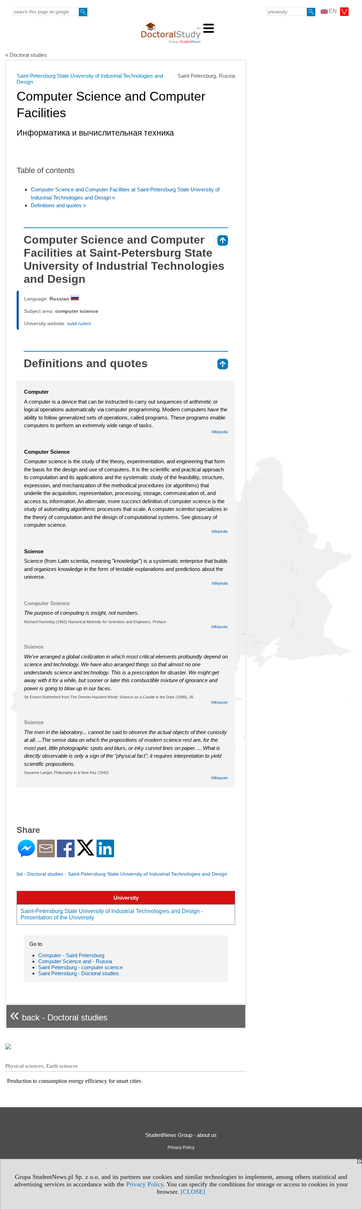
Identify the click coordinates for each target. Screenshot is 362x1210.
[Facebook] (66, 854)
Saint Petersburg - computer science (80, 967)
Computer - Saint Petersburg (71, 955)
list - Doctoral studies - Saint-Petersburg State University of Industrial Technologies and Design (122, 874)
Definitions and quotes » (58, 205)
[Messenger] (26, 854)
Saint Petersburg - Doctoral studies (78, 973)
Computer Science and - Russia (75, 961)
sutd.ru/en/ (79, 323)
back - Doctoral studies (58, 1014)
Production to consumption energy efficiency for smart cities (74, 1081)
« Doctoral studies (26, 55)
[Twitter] (85, 852)
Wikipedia (219, 432)
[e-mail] (46, 854)
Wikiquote (219, 627)
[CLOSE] (193, 1191)
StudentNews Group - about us (181, 1135)
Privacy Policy (144, 1184)
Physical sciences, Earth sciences (41, 1066)
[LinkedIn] (105, 854)
